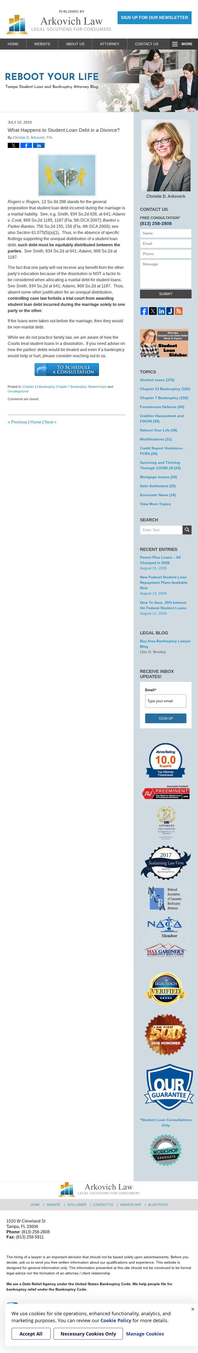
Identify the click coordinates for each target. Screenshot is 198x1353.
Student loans (97, 387)
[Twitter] (152, 311)
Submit (166, 294)
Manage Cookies (145, 1334)
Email (150, 690)
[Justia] (170, 311)
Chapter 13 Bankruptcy (38, 387)
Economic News (158, 495)
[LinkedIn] (161, 311)
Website (42, 44)
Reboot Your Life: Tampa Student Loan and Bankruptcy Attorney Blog (58, 22)
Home (13, 44)
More (187, 44)
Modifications (156, 439)
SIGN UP (166, 718)
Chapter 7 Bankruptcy (71, 387)
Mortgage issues (158, 477)
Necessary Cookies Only (88, 1334)
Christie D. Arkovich (165, 196)
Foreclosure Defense (162, 407)
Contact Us (146, 44)
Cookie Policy (116, 1320)
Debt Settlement (158, 486)
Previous (17, 422)
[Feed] (178, 311)
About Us (75, 44)
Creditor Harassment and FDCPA (162, 418)
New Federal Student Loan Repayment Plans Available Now (163, 582)
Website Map (130, 1205)
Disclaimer (76, 1205)
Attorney (109, 44)
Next (50, 422)
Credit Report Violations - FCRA (162, 451)
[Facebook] (144, 311)
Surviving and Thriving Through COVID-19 (160, 465)
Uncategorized (18, 391)
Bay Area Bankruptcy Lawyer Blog (165, 644)
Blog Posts (158, 1205)
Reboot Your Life (158, 430)
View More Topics (155, 504)
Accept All (31, 1334)
